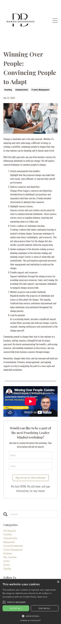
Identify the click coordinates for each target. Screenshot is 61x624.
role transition (9, 557)
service (6, 564)
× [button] (58, 582)
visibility (7, 568)
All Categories (9, 530)
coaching (8, 89)
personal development (13, 545)
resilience (7, 553)
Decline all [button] (44, 608)
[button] (30, 616)
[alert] (30, 601)
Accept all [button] (15, 608)
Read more (42, 596)
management (9, 542)
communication (21, 89)
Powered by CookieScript (30, 620)
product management (40, 89)
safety (6, 561)
